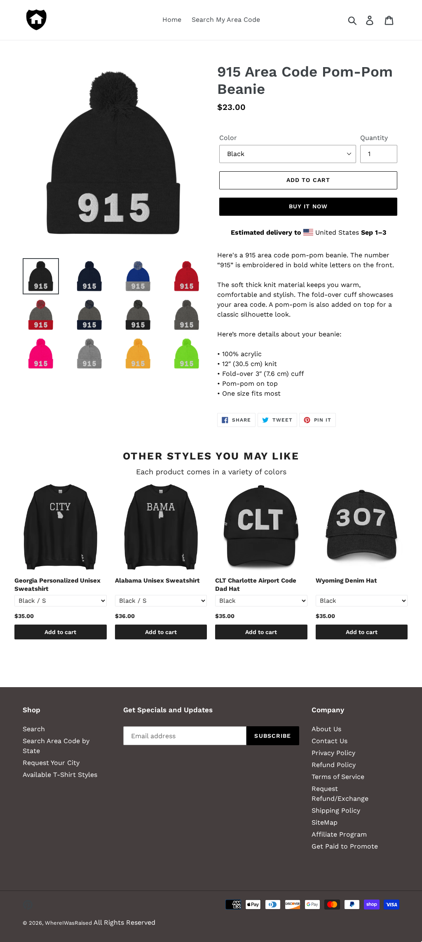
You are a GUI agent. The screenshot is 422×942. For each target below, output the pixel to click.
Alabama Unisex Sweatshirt (157, 580)
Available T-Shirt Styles (60, 775)
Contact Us (329, 741)
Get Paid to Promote (345, 846)
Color (228, 138)
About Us (326, 729)
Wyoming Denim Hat (346, 580)
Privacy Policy (333, 753)
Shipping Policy (336, 810)
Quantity (374, 138)
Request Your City (51, 763)
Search (34, 729)
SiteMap (325, 822)
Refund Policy (334, 765)
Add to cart (60, 632)
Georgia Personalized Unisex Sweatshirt (57, 584)
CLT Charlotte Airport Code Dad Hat (255, 584)
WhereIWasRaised (68, 923)
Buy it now (308, 206)
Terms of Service (338, 777)
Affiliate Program (339, 834)
